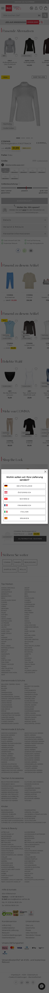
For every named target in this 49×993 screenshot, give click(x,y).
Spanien (24, 518)
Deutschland (24, 486)
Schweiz (24, 499)
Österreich (24, 492)
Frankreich (24, 505)
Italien (24, 512)
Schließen (45, 471)
